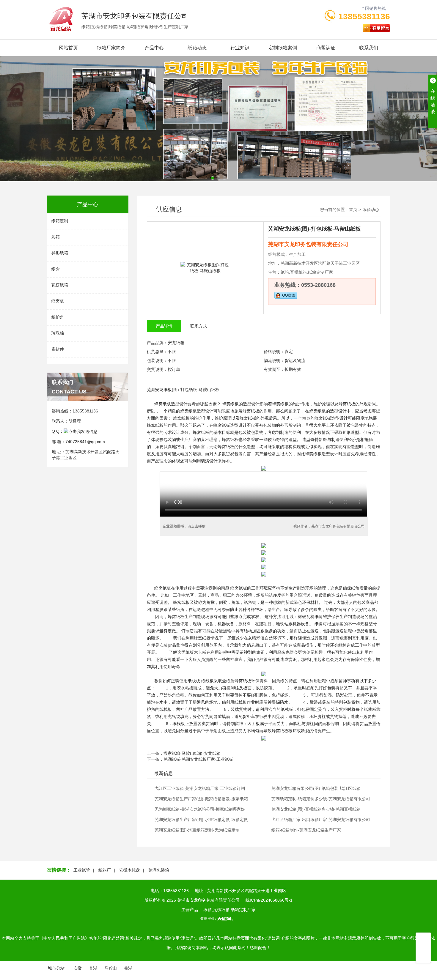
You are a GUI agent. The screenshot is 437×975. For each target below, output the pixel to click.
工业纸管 (81, 870)
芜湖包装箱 (158, 870)
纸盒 (55, 269)
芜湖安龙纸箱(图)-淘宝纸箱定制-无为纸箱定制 (197, 830)
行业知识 (239, 47)
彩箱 (55, 236)
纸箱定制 (59, 220)
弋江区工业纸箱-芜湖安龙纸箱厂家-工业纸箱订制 (200, 788)
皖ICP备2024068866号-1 (269, 900)
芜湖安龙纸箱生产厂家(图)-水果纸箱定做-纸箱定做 (201, 819)
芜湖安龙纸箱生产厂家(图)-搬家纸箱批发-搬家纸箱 (201, 798)
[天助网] (218, 919)
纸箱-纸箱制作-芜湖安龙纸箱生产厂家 (306, 830)
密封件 (57, 349)
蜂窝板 (57, 301)
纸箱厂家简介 (111, 47)
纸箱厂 (104, 870)
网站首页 (68, 47)
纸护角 (57, 317)
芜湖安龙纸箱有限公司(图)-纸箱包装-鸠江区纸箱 (316, 788)
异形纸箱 (59, 253)
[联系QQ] (81, 431)
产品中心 (154, 47)
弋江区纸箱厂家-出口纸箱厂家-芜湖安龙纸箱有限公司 (320, 819)
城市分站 (56, 968)
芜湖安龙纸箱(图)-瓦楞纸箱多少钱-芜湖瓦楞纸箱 (316, 809)
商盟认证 (325, 47)
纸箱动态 (197, 47)
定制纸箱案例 (282, 47)
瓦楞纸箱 (59, 285)
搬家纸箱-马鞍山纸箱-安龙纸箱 (192, 753)
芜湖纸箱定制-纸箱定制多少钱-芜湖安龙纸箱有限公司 (320, 798)
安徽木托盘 (129, 870)
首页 (353, 209)
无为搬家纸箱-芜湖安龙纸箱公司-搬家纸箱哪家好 (200, 809)
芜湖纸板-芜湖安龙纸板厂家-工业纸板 (198, 759)
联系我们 (368, 47)
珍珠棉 (57, 333)
